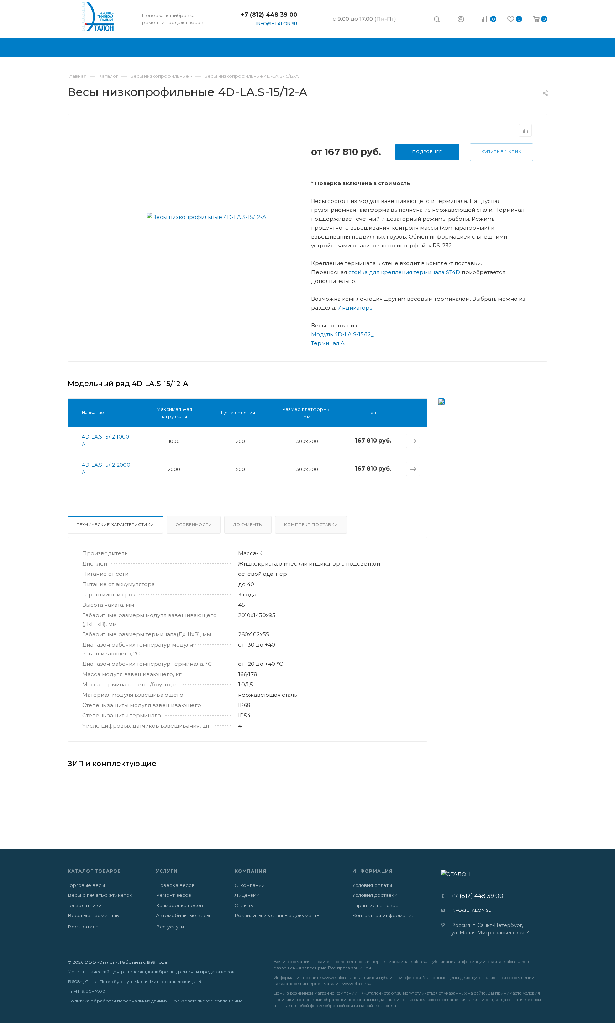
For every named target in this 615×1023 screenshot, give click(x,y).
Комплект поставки (311, 524)
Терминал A (328, 343)
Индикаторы (355, 307)
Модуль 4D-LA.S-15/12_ (342, 334)
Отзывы (244, 905)
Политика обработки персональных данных (117, 1000)
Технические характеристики (115, 524)
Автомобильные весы (183, 915)
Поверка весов (175, 885)
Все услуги (170, 927)
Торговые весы (86, 885)
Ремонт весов (173, 895)
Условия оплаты (372, 885)
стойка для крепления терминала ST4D (404, 272)
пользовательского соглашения (433, 999)
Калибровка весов (179, 905)
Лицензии (247, 895)
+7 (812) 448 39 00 (269, 14)
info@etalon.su (276, 23)
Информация (372, 871)
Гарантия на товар (375, 905)
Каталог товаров (94, 871)
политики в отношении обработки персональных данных (334, 999)
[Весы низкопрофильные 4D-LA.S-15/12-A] (206, 217)
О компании (250, 885)
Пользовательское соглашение (206, 1000)
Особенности (193, 524)
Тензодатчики (85, 905)
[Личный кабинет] (461, 20)
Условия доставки (375, 895)
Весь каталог (84, 927)
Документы (248, 524)
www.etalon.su (336, 977)
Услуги (167, 871)
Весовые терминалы (94, 915)
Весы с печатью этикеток (100, 895)
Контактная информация (383, 915)
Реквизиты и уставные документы (277, 915)
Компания (250, 871)
